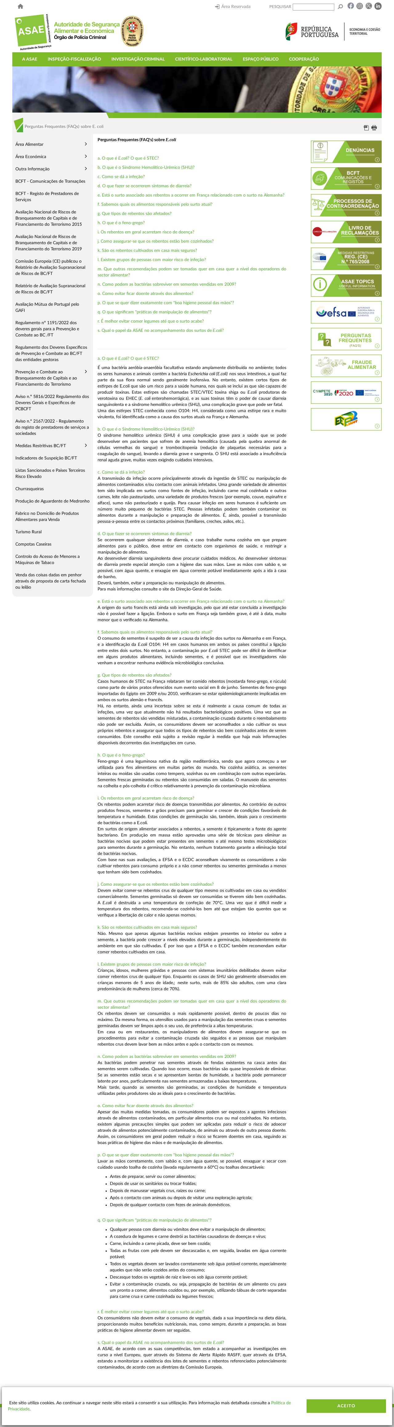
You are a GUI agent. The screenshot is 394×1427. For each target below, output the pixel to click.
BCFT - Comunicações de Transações (50, 181)
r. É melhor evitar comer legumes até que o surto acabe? (151, 321)
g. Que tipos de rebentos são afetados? (134, 214)
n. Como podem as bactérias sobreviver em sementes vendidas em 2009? (167, 284)
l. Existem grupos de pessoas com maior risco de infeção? (152, 260)
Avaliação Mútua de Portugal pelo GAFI (47, 307)
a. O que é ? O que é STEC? (128, 158)
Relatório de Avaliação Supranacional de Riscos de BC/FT (50, 289)
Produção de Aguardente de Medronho (52, 501)
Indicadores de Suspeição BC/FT (46, 458)
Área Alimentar (29, 144)
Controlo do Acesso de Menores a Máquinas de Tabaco (47, 560)
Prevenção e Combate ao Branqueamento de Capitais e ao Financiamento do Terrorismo (46, 378)
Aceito (346, 1406)
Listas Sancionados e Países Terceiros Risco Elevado (50, 473)
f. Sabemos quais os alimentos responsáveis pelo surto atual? (155, 204)
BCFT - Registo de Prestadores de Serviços (47, 197)
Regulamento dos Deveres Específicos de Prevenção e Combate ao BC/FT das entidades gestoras (51, 353)
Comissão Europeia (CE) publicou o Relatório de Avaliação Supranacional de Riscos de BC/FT (50, 267)
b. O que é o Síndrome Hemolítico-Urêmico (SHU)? (146, 167)
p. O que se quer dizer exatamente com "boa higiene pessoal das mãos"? (166, 303)
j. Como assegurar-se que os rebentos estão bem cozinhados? (156, 241)
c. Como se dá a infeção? (121, 177)
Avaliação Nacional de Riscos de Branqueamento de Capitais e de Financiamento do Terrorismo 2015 (48, 218)
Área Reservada (236, 7)
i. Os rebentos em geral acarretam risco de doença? (146, 232)
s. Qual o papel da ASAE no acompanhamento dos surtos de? (161, 330)
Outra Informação (32, 169)
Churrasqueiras (29, 489)
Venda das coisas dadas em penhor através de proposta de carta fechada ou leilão (50, 581)
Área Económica (30, 157)
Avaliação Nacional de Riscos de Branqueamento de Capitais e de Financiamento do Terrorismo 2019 (48, 243)
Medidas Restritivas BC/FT (40, 446)
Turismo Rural (28, 532)
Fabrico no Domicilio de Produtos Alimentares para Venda (47, 516)
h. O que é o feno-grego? (121, 223)
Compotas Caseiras (33, 544)
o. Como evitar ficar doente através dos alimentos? (145, 294)
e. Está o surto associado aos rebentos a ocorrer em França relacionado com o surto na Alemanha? (191, 195)
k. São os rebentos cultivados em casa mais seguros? (147, 250)
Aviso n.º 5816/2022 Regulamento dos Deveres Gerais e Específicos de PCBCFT (52, 403)
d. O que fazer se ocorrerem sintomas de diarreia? (144, 186)
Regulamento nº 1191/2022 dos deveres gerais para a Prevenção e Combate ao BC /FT (47, 329)
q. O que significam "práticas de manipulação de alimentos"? (154, 312)
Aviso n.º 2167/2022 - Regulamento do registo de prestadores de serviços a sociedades (52, 427)
